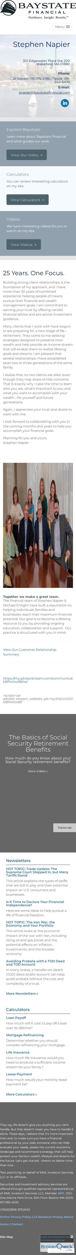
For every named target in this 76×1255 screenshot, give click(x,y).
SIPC (61, 1193)
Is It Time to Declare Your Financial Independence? (35, 903)
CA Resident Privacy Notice (53, 1217)
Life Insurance (18, 1052)
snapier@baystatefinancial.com (44, 93)
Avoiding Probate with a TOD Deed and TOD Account (35, 962)
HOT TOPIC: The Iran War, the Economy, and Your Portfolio (30, 923)
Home (4, 1224)
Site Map (6, 1237)
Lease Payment (19, 1074)
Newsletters (18, 860)
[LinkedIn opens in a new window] (65, 103)
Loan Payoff (16, 1018)
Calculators (18, 1009)
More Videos (38, 771)
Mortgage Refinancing (25, 1035)
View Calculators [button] (25, 200)
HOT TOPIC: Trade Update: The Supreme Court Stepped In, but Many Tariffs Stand (37, 872)
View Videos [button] (22, 245)
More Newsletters (22, 993)
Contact (17, 1224)
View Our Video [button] (25, 155)
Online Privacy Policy (15, 1217)
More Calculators (21, 1094)
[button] (62, 26)
